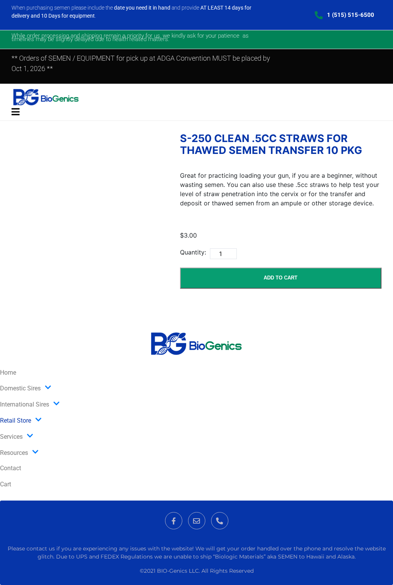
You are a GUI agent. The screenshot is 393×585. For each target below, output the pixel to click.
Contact (10, 468)
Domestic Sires (20, 388)
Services (11, 436)
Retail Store (15, 420)
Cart (5, 484)
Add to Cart (280, 278)
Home (8, 372)
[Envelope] (196, 520)
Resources (14, 452)
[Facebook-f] (173, 520)
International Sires (24, 404)
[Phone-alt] (219, 520)
